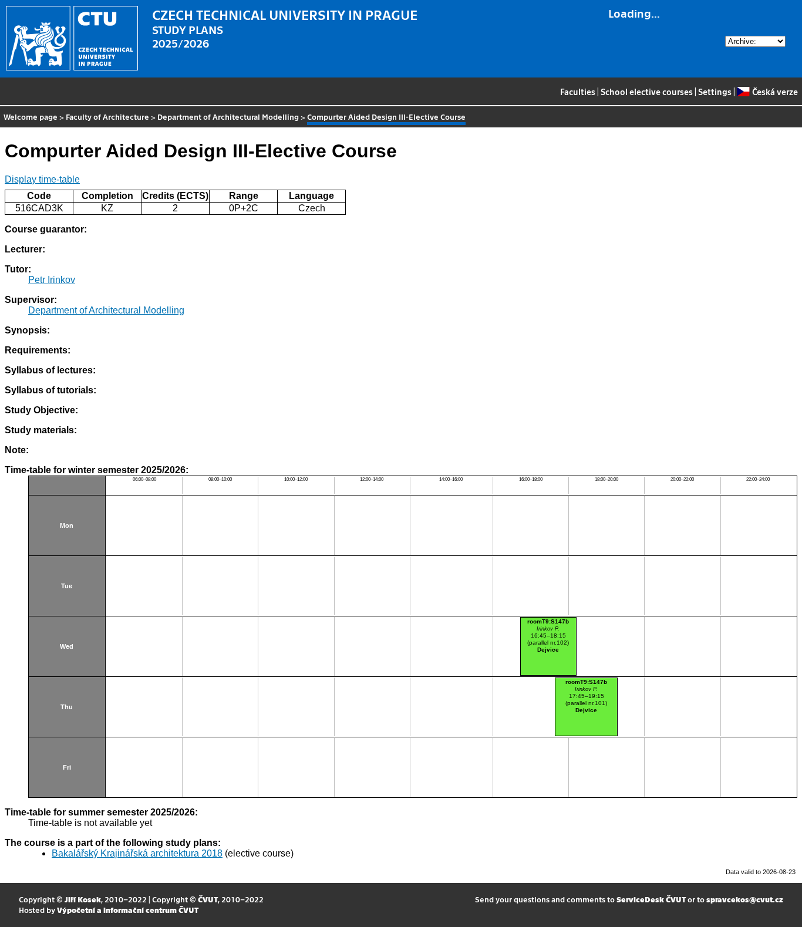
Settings (715, 91)
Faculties (577, 91)
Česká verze (774, 91)
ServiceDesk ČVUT (651, 899)
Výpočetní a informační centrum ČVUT (127, 909)
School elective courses (647, 91)
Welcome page (31, 116)
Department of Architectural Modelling (228, 116)
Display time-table (42, 179)
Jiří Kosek (83, 899)
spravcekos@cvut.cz (744, 899)
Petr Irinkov (51, 280)
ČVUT (208, 899)
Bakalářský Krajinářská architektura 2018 (137, 853)
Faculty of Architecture (107, 116)
